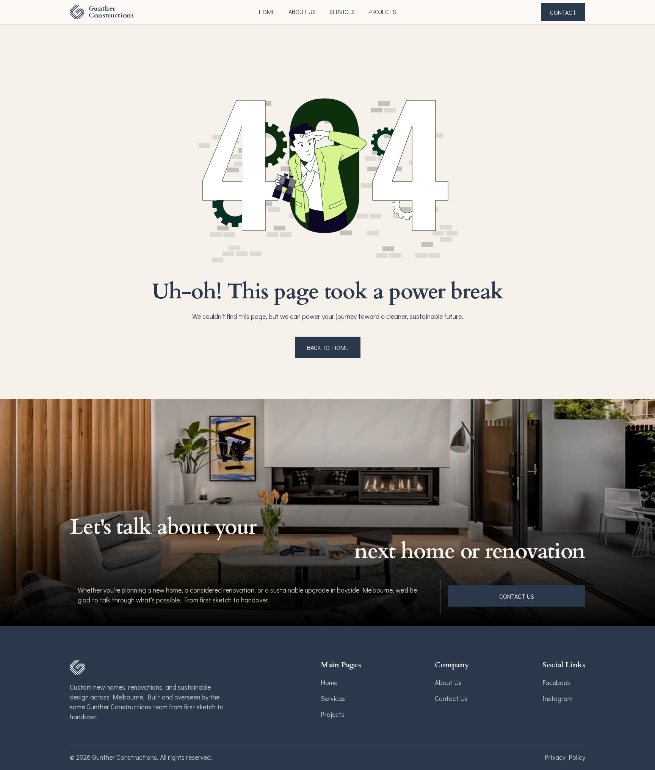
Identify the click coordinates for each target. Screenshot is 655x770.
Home (267, 12)
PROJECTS (382, 12)
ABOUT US (302, 12)
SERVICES (342, 12)
